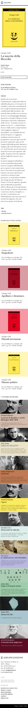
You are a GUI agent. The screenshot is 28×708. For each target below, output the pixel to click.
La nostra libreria (7, 694)
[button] (21, 49)
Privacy (3, 690)
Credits (25, 706)
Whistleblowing (6, 692)
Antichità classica (6, 213)
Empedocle (7, 253)
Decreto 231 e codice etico (9, 688)
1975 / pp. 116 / (9, 88)
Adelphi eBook (5, 65)
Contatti (3, 696)
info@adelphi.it (11, 670)
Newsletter (4, 698)
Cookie (9, 690)
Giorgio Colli (6, 53)
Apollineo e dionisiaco (13, 296)
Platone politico (10, 382)
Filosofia (3, 211)
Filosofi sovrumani (11, 339)
